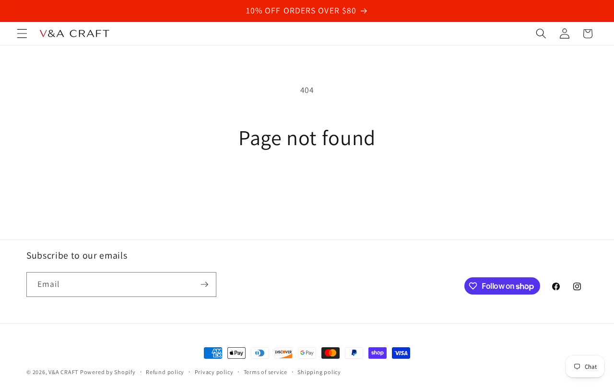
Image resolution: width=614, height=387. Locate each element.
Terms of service (265, 372)
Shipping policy (319, 372)
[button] (22, 33)
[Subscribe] (204, 284)
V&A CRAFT (63, 372)
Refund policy (165, 372)
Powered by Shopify (108, 372)
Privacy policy (214, 372)
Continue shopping (307, 189)
